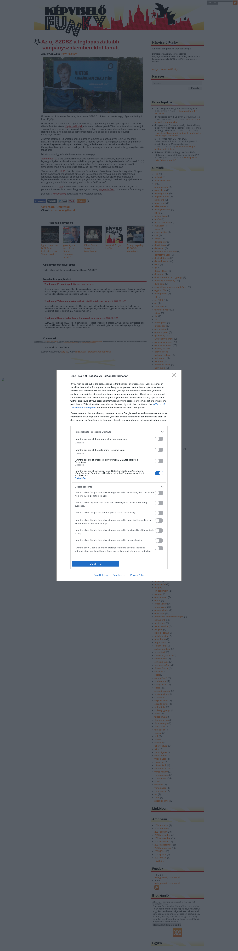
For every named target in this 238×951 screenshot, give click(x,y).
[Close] (175, 376)
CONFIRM (96, 564)
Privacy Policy (137, 575)
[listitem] (119, 431)
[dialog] (119, 475)
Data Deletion (101, 575)
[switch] (159, 439)
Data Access (119, 575)
